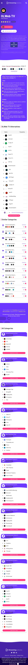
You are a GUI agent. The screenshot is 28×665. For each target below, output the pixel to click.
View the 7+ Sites (14, 453)
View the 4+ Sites (14, 479)
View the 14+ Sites (14, 353)
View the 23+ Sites (14, 428)
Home (3, 66)
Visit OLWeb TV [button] (8, 27)
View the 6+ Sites (14, 630)
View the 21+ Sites (14, 605)
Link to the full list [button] (13, 215)
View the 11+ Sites (14, 504)
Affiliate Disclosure (6, 657)
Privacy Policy (13, 655)
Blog (21, 657)
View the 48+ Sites (14, 403)
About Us (7, 655)
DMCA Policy (16, 657)
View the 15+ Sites (14, 378)
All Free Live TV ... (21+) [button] (10, 31)
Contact (24, 657)
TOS (12, 657)
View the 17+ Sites (14, 529)
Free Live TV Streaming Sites (13, 66)
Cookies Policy (20, 655)
